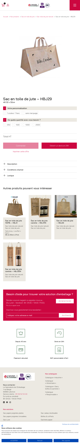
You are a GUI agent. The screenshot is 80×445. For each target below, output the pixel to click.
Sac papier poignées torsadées (14, 416)
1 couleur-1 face (13, 113)
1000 (27, 125)
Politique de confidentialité (70, 424)
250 (8, 125)
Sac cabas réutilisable (49, 413)
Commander (21, 145)
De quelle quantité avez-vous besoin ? (24, 120)
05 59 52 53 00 (65, 301)
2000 (38, 125)
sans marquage (31, 113)
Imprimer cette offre (21, 151)
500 (17, 125)
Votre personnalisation (17, 108)
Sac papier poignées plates (13, 413)
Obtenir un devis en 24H (59, 145)
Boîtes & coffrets (47, 416)
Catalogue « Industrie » (53, 377)
